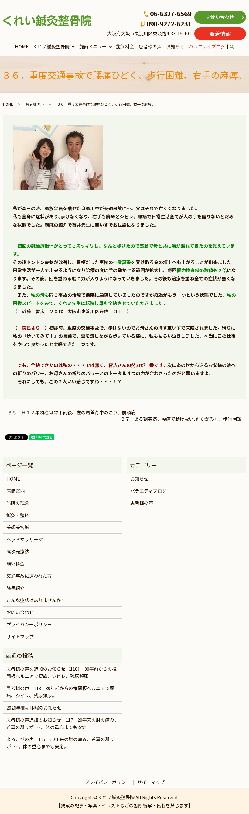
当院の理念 (17, 503)
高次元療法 (17, 551)
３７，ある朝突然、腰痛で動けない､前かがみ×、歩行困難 (181, 419)
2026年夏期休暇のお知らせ (34, 707)
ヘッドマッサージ (24, 539)
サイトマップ (20, 636)
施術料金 (125, 46)
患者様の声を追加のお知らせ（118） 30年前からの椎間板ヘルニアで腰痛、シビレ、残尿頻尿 (61, 672)
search (235, 47)
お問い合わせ (220, 17)
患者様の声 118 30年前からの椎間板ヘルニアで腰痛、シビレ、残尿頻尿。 (60, 692)
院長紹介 (15, 588)
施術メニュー (93, 46)
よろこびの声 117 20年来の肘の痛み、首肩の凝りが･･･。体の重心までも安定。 (60, 743)
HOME (22, 46)
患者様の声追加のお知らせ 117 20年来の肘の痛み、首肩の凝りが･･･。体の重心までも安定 (62, 723)
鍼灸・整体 (17, 515)
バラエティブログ (207, 46)
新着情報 (220, 34)
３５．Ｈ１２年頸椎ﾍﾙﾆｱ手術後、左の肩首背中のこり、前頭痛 (71, 412)
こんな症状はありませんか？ (36, 600)
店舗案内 (15, 490)
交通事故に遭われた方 (29, 576)
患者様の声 (150, 46)
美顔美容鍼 (17, 527)
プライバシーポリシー (29, 624)
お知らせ (175, 46)
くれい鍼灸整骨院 (51, 46)
